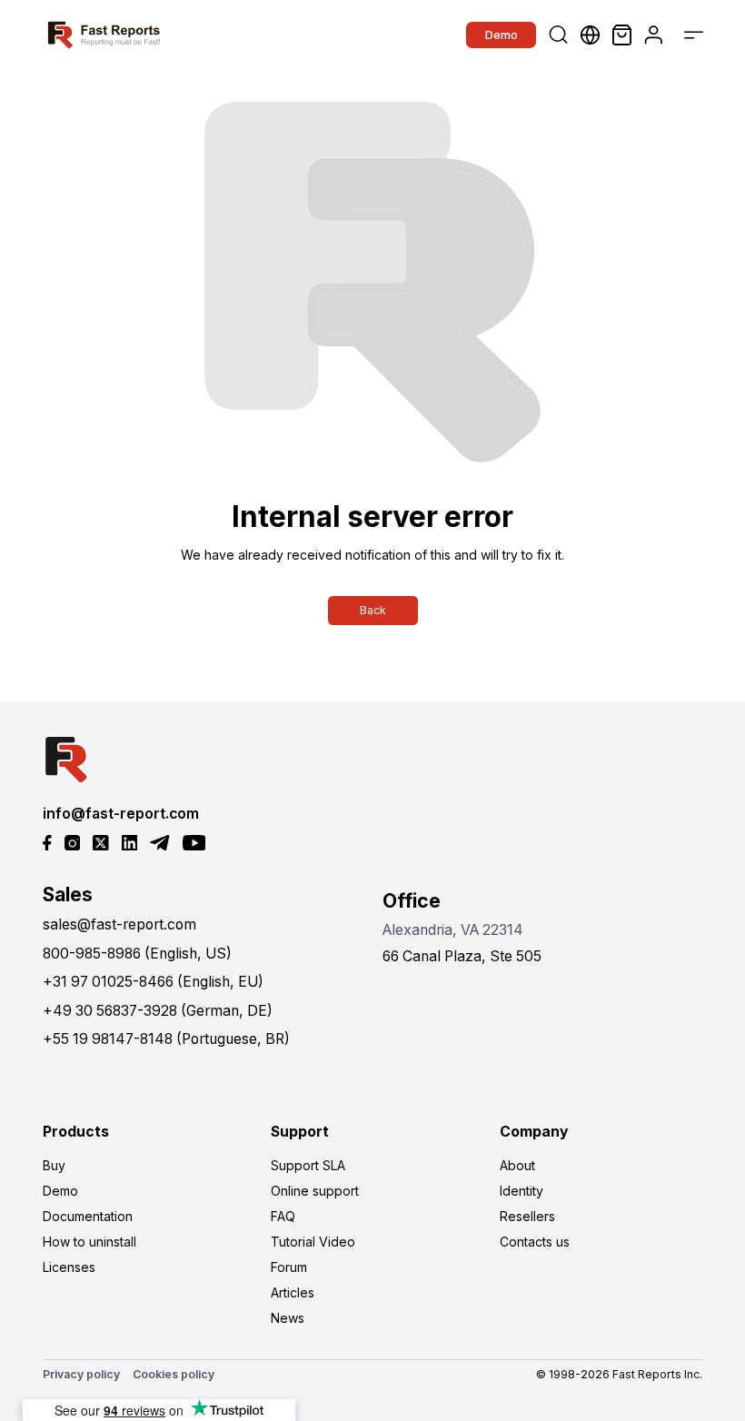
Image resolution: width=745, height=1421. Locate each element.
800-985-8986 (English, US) (137, 953)
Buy (54, 1165)
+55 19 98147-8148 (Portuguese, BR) (166, 1039)
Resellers (527, 1216)
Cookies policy (173, 1374)
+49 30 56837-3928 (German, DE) (158, 1010)
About (517, 1165)
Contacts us (535, 1241)
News (287, 1318)
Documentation (88, 1216)
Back (373, 610)
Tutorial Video (313, 1241)
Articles (292, 1292)
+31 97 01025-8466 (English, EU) (153, 981)
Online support (315, 1190)
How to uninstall (89, 1241)
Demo (501, 34)
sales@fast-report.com (119, 924)
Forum (289, 1267)
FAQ (283, 1216)
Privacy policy (81, 1374)
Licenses (69, 1267)
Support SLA (308, 1165)
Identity (521, 1190)
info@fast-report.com (121, 813)
